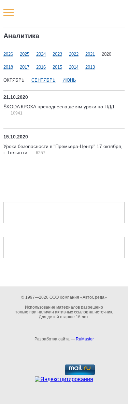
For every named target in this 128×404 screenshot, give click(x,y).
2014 (74, 67)
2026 (8, 54)
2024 (41, 54)
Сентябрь (43, 80)
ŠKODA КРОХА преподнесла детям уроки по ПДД (58, 106)
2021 (90, 54)
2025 (24, 54)
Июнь (69, 80)
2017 (24, 67)
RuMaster (85, 339)
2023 (57, 54)
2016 (41, 67)
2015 (57, 67)
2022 (74, 54)
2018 (8, 67)
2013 (90, 67)
